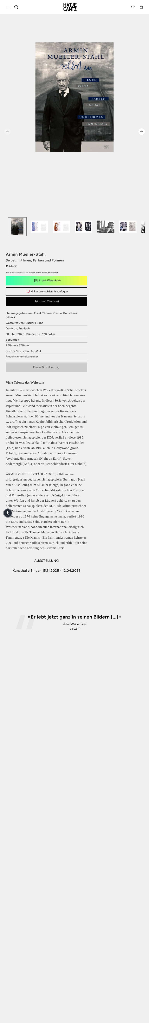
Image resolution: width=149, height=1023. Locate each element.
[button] (7, 513)
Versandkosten (22, 272)
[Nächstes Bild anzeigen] (141, 131)
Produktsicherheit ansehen (22, 356)
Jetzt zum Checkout (46, 301)
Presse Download (43, 367)
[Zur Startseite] (74, 7)
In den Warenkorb (50, 280)
